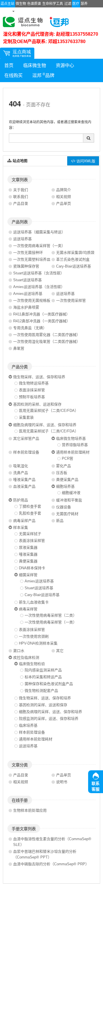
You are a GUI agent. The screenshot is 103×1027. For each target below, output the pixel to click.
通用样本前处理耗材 (73, 452)
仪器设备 (63, 507)
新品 (60, 520)
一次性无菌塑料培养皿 (31, 259)
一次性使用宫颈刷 (34, 636)
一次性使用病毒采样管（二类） (51, 615)
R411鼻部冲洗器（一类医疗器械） (41, 314)
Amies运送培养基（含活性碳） (39, 287)
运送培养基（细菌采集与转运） (39, 232)
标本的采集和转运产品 (43, 677)
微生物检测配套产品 (41, 690)
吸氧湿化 (20, 466)
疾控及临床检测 (26, 657)
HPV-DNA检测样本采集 (38, 643)
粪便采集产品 (67, 479)
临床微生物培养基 (71, 438)
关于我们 (20, 190)
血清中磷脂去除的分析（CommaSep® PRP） (51, 864)
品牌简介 (63, 190)
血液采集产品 (24, 486)
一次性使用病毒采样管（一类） (39, 246)
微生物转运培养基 (34, 383)
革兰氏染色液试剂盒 (73, 259)
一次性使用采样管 (71, 300)
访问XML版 (85, 160)
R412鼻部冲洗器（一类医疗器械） (41, 321)
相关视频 (63, 197)
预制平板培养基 (32, 397)
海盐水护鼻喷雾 (26, 307)
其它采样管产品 (26, 438)
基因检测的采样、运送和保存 (37, 404)
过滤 (67, 4)
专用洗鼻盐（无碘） (30, 328)
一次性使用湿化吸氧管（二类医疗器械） (46, 341)
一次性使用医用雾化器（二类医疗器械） (46, 335)
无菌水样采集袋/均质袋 (75, 252)
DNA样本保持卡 (32, 568)
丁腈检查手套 (30, 506)
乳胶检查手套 (30, 513)
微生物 (21, 4)
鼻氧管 (18, 348)
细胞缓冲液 (71, 493)
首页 (8, 65)
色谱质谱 (34, 4)
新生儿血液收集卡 (34, 602)
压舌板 (61, 473)
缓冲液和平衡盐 (69, 500)
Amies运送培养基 (27, 293)
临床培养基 (28, 725)
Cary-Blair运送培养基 (73, 266)
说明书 (61, 782)
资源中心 (65, 65)
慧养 (84, 4)
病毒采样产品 (24, 520)
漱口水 (18, 651)
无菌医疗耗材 (67, 514)
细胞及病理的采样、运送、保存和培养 (44, 425)
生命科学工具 (52, 4)
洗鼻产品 (20, 473)
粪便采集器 (28, 561)
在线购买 (13, 75)
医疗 (75, 4)
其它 (60, 651)
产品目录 (20, 203)
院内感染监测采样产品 (43, 670)
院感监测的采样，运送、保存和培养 (48, 718)
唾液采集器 (28, 554)
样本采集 (20, 527)
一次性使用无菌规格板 (31, 300)
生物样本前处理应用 (30, 810)
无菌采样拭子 (30, 534)
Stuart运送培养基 (27, 280)
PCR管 (67, 458)
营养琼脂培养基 (75, 445)
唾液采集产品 (24, 479)
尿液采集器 (28, 547)
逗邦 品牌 (43, 75)
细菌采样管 (28, 575)
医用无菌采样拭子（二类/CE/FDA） (48, 410)
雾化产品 (63, 466)
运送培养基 (22, 239)
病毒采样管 (28, 609)
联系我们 (20, 197)
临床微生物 (34, 65)
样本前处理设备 (26, 452)
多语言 (6, 11)
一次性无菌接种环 (28, 252)
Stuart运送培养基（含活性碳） (38, 273)
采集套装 (26, 417)
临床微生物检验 (32, 664)
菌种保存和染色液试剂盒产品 (49, 684)
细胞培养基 (65, 486)
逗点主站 (7, 4)
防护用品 (20, 500)
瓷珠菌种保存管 (26, 266)
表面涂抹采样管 (32, 390)
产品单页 (63, 203)
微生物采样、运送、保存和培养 (39, 377)
